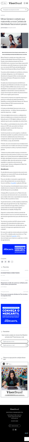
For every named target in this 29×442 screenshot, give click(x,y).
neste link (14, 236)
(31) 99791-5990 (14, 421)
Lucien (3, 275)
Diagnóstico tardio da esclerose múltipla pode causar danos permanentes (14, 283)
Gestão (26, 270)
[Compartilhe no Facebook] (2, 261)
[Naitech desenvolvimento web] (26, 433)
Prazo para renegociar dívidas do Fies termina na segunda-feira (14, 294)
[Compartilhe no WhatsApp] (12, 261)
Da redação (5, 27)
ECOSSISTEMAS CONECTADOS (10, 273)
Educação (25, 291)
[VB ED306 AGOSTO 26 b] (14, 379)
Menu (5, 3)
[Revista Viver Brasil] (15, 3)
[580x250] (14, 249)
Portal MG (13, 183)
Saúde (26, 280)
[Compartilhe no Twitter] (5, 261)
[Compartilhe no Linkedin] (9, 261)
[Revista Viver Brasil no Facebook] (27, 3)
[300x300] (11, 313)
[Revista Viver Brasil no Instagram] (25, 3)
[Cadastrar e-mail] (26, 345)
